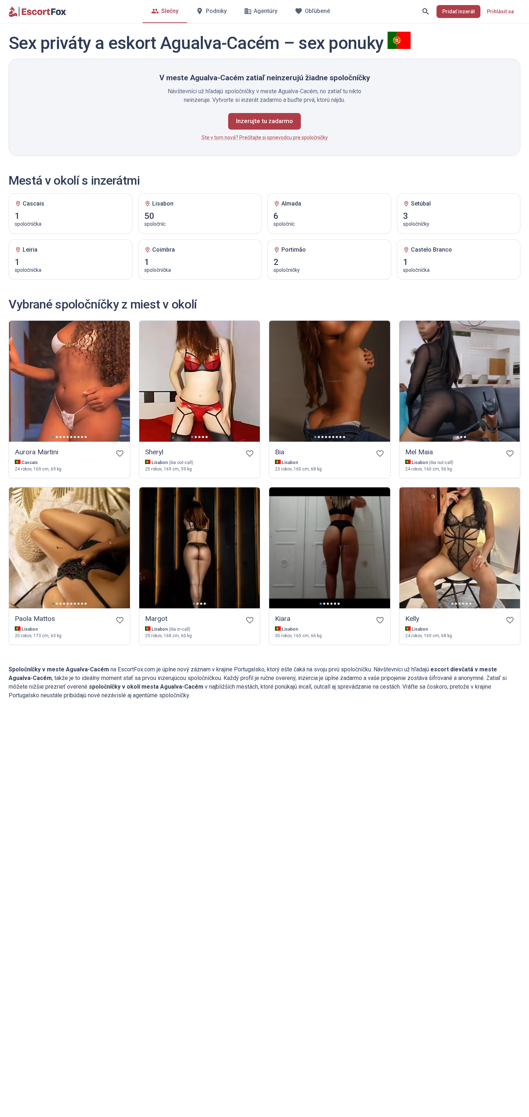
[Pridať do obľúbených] (120, 453)
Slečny (169, 11)
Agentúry (265, 11)
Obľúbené (317, 11)
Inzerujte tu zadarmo (264, 121)
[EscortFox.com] (37, 11)
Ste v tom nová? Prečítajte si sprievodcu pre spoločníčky (265, 137)
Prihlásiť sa (500, 11)
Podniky (216, 11)
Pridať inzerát (458, 11)
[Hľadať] (426, 11)
